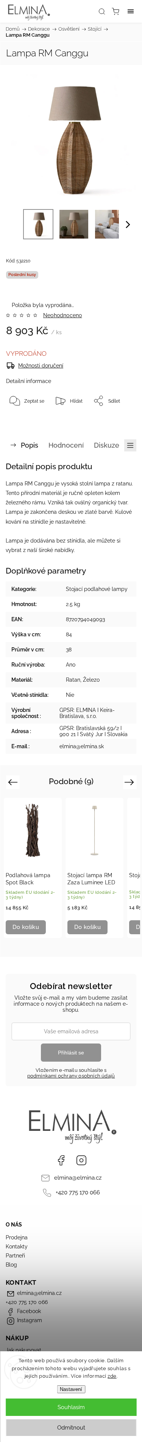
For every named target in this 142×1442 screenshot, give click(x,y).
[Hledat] (102, 11)
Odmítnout (71, 1427)
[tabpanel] (33, 868)
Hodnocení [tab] (66, 445)
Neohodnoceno (62, 315)
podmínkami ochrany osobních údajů (71, 1076)
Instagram (81, 1160)
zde (112, 1376)
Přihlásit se (71, 1053)
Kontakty (17, 1247)
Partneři (15, 1256)
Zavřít (120, 420)
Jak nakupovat (23, 1350)
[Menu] (130, 11)
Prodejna (17, 1237)
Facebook (61, 1160)
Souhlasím (71, 1407)
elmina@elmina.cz (77, 1177)
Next (130, 782)
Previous (13, 782)
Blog (11, 1265)
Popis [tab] (29, 445)
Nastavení (71, 1389)
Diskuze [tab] (106, 445)
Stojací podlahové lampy (97, 589)
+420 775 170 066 (78, 1192)
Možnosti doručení (40, 366)
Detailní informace (28, 381)
